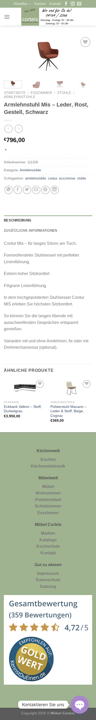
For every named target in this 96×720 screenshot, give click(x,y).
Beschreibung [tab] (17, 220)
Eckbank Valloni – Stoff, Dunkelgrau (23, 409)
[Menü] (7, 16)
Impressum (48, 573)
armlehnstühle (35, 178)
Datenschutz (48, 580)
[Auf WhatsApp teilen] (8, 190)
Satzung (48, 586)
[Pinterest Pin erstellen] (45, 190)
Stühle (64, 93)
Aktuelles (20, 4)
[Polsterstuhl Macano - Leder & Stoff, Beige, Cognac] (71, 388)
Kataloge (48, 540)
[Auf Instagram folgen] (73, 4)
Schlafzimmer (48, 506)
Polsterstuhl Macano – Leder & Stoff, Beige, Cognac (68, 411)
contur (52, 178)
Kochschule (48, 546)
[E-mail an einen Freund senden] (36, 190)
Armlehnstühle (19, 97)
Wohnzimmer (48, 493)
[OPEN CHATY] (80, 705)
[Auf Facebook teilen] (18, 190)
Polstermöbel (48, 499)
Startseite (15, 93)
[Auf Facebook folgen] (66, 4)
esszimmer (67, 178)
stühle (81, 178)
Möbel (48, 486)
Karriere (40, 4)
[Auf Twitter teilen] (27, 190)
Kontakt (55, 4)
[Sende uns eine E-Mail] (79, 4)
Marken (48, 533)
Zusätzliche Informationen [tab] (30, 230)
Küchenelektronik (48, 466)
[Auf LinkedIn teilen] (54, 190)
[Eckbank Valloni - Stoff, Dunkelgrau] (25, 388)
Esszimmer (41, 93)
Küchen (48, 459)
